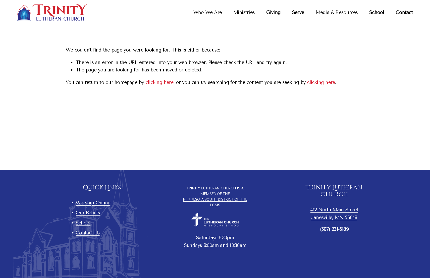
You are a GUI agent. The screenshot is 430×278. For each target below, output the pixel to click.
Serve (298, 12)
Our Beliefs (88, 213)
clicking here (159, 82)
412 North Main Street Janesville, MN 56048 (334, 213)
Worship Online (93, 203)
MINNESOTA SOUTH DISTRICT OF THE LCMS (215, 202)
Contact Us (88, 233)
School (376, 12)
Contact (404, 12)
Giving (273, 12)
